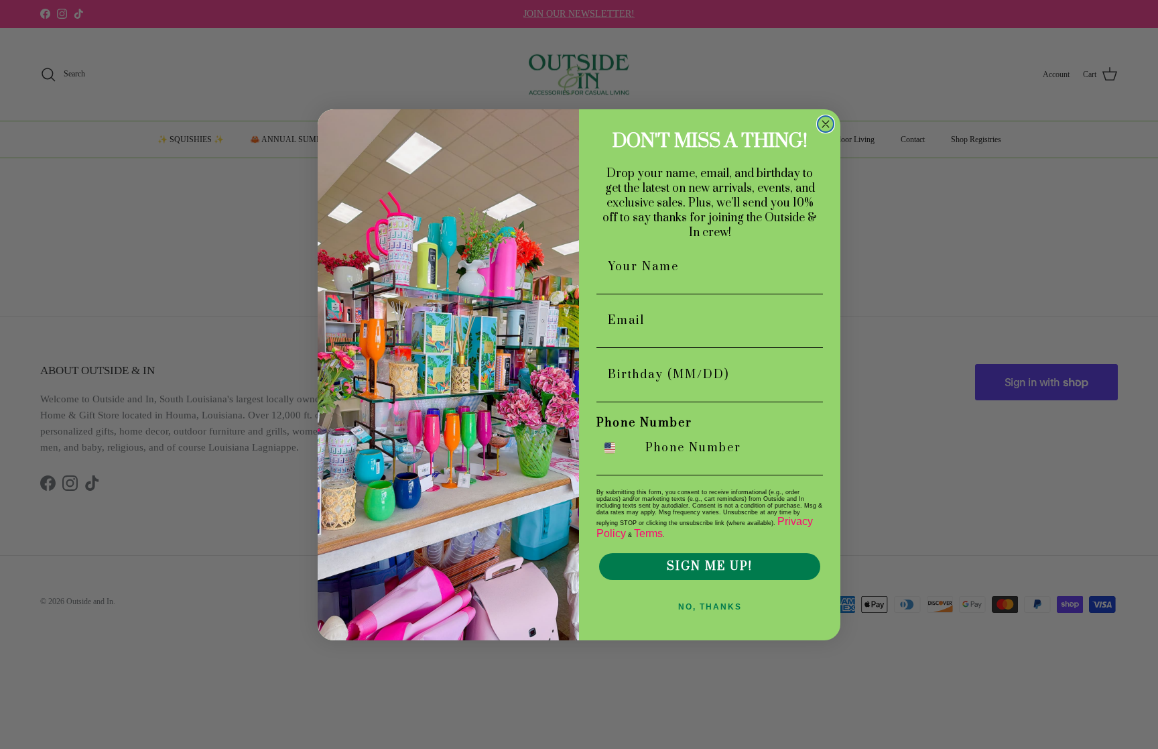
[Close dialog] (826, 124)
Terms (648, 533)
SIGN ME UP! (710, 566)
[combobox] (618, 448)
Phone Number (644, 423)
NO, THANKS (710, 607)
